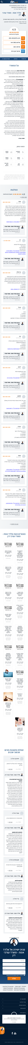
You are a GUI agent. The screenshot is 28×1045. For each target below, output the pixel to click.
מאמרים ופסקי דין (6, 58)
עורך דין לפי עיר (23, 1002)
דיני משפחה (16, 289)
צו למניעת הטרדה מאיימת (19, 695)
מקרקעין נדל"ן (16, 250)
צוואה (12, 289)
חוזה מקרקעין (9, 503)
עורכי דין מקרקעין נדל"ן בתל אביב (18, 7)
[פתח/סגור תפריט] (26, 2)
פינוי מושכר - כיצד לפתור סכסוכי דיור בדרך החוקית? (20, 569)
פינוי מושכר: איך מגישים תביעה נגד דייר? (20, 729)
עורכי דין (22, 5)
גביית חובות (10, 349)
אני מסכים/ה (15, 975)
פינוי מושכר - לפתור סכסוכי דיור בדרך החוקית (20, 593)
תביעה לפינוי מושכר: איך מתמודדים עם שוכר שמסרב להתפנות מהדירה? (19, 681)
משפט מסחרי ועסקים (21, 252)
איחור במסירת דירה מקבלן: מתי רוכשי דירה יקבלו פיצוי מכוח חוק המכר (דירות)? (8, 629)
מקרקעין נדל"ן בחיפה (8, 988)
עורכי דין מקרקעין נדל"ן (14, 5)
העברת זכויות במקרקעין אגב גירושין (8, 552)
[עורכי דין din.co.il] (14, 2)
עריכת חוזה (19, 471)
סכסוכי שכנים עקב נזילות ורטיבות (8, 615)
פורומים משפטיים (22, 1005)
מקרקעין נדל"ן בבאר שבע (19, 989)
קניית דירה (7, 471)
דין (25, 5)
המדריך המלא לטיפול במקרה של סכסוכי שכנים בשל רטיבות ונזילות (19, 607)
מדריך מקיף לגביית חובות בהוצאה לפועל (8, 568)
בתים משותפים (12, 252)
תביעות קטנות (9, 221)
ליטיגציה (20, 254)
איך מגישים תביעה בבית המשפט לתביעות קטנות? (8, 705)
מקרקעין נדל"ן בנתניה (8, 989)
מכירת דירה (9, 378)
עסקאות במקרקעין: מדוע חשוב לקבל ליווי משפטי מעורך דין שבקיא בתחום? (20, 629)
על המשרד (23, 58)
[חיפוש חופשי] (1, 2)
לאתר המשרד (18, 986)
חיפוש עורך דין (23, 999)
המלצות (15, 58)
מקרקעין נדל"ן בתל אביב (8, 986)
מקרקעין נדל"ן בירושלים (19, 988)
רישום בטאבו (9, 408)
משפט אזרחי (16, 221)
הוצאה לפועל (16, 349)
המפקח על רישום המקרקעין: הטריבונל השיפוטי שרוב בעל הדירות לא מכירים (20, 554)
